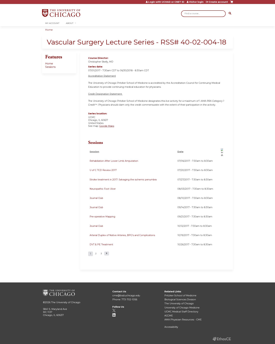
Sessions (50, 66)
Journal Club (96, 198)
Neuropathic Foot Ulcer (103, 188)
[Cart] (231, 3)
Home (49, 29)
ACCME (168, 315)
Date (180, 151)
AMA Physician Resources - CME (183, 319)
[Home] (61, 13)
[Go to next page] (106, 253)
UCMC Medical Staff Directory (181, 311)
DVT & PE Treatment (101, 244)
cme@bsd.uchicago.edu (126, 295)
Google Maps (106, 126)
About (70, 23)
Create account (218, 2)
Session (94, 151)
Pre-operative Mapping (102, 216)
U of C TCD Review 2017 (103, 170)
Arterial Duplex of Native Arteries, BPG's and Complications (122, 235)
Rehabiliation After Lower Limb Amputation (114, 160)
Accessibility (171, 327)
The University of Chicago (65, 302)
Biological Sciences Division (180, 299)
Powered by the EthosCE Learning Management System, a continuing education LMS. (221, 339)
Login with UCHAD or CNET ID (166, 2)
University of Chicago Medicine (182, 307)
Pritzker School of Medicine (180, 295)
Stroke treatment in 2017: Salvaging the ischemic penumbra (123, 179)
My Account (52, 23)
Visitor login (196, 2)
